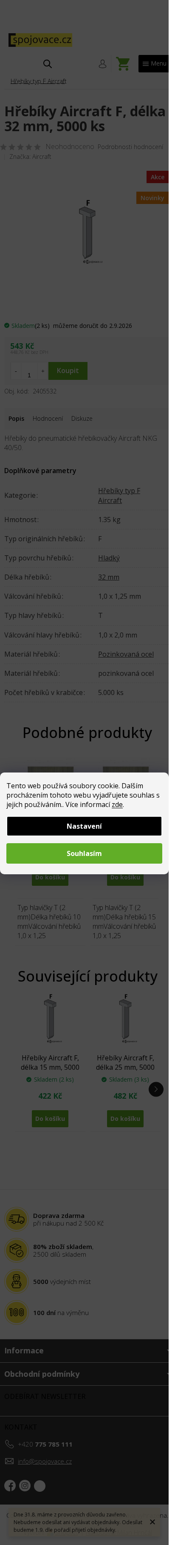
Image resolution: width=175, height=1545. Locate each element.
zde (117, 804)
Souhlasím (84, 853)
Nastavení (84, 826)
